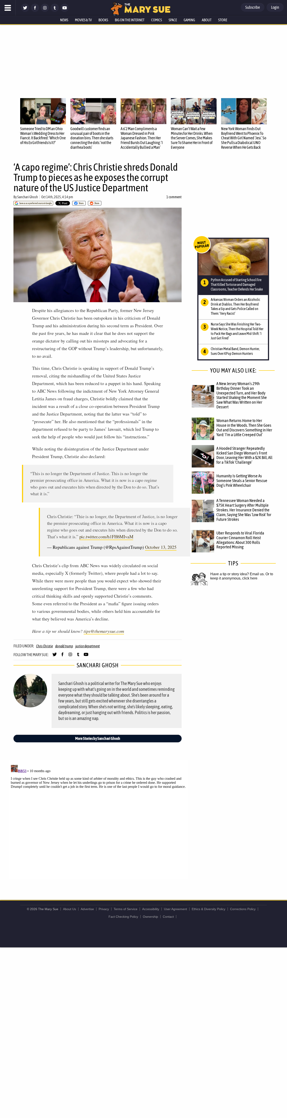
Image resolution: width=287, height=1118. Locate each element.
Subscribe (252, 7)
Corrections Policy (243, 909)
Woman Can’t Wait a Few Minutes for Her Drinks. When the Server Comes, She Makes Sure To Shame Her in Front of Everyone (192, 138)
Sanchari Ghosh (27, 197)
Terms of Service (125, 909)
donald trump (64, 646)
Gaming (189, 20)
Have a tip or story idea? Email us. (237, 574)
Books (103, 20)
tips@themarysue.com (104, 631)
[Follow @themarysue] (25, 11)
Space (173, 20)
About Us (69, 909)
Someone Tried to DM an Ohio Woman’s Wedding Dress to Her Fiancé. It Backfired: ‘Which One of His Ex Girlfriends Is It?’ (43, 135)
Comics (156, 20)
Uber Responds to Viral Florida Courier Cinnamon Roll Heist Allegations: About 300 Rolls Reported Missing (240, 539)
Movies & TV (83, 20)
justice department (87, 646)
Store (222, 20)
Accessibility (150, 909)
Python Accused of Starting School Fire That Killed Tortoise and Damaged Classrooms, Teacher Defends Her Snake (237, 284)
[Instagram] (45, 11)
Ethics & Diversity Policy (208, 909)
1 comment (174, 197)
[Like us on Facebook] (35, 11)
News (64, 20)
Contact (168, 916)
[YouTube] (65, 11)
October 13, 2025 (160, 547)
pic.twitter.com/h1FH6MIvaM (106, 537)
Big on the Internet (129, 20)
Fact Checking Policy (123, 916)
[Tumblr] (55, 11)
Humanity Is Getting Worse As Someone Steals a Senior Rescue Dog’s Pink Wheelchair (241, 480)
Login (275, 7)
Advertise (87, 909)
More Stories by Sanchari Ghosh (97, 738)
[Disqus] (98, 819)
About (206, 20)
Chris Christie (44, 646)
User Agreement (175, 909)
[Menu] (8, 8)
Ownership (150, 916)
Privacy (104, 909)
